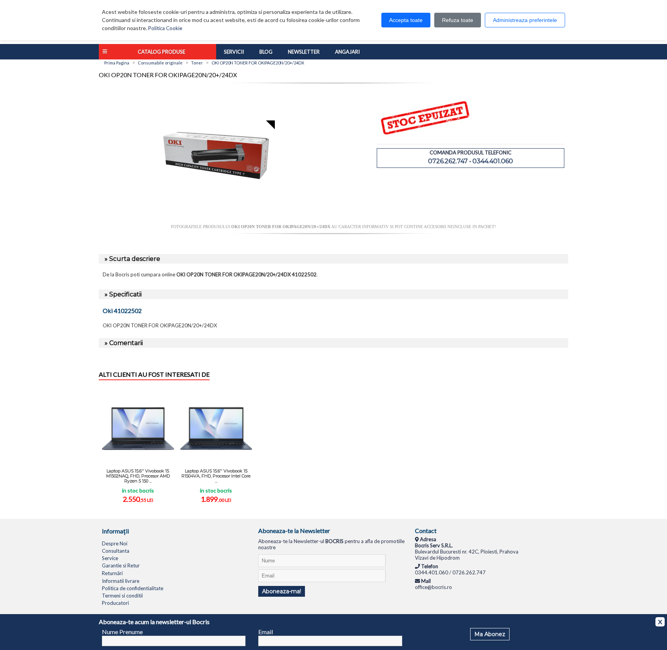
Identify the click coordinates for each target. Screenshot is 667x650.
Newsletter (304, 52)
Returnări (112, 573)
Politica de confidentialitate (132, 588)
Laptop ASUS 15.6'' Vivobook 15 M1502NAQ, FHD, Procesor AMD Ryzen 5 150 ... (138, 476)
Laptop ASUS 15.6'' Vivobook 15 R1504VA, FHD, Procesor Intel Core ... (216, 476)
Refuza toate (457, 20)
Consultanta (115, 551)
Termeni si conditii (122, 595)
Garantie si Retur (121, 565)
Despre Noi (114, 543)
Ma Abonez (489, 634)
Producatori (115, 603)
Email (265, 631)
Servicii (234, 52)
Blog (266, 52)
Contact (426, 530)
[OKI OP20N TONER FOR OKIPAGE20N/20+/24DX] (216, 221)
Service (110, 558)
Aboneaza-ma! (281, 591)
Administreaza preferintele (525, 20)
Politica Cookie (165, 28)
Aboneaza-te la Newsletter (294, 530)
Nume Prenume (122, 631)
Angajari (347, 52)
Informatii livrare (120, 581)
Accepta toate (406, 20)
